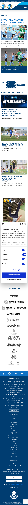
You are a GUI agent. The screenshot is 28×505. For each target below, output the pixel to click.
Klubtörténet (14, 432)
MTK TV (14, 443)
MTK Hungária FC (11, 85)
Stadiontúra (14, 439)
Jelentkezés (14, 424)
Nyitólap (14, 416)
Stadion (14, 453)
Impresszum (14, 463)
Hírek (14, 418)
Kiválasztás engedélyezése (14, 279)
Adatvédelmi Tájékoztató (14, 465)
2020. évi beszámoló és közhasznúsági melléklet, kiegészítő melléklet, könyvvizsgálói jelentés (14, 390)
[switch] (24, 254)
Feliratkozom (14, 487)
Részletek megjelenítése (17, 270)
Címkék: (3, 82)
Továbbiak (14, 410)
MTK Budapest (14, 426)
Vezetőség (14, 428)
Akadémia (14, 447)
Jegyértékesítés (14, 449)
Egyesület (14, 455)
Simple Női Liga (11, 87)
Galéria (14, 434)
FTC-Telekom (21, 85)
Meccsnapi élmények (14, 436)
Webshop (14, 451)
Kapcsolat (14, 457)
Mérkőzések (14, 422)
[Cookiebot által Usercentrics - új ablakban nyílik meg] (20, 224)
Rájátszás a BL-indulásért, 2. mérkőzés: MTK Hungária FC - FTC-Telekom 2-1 (13, 68)
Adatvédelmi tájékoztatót (18, 484)
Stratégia (14, 430)
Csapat (14, 420)
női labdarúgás (11, 82)
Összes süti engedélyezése (14, 274)
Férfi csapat (14, 445)
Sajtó (14, 441)
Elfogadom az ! (14, 484)
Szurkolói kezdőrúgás (14, 438)
